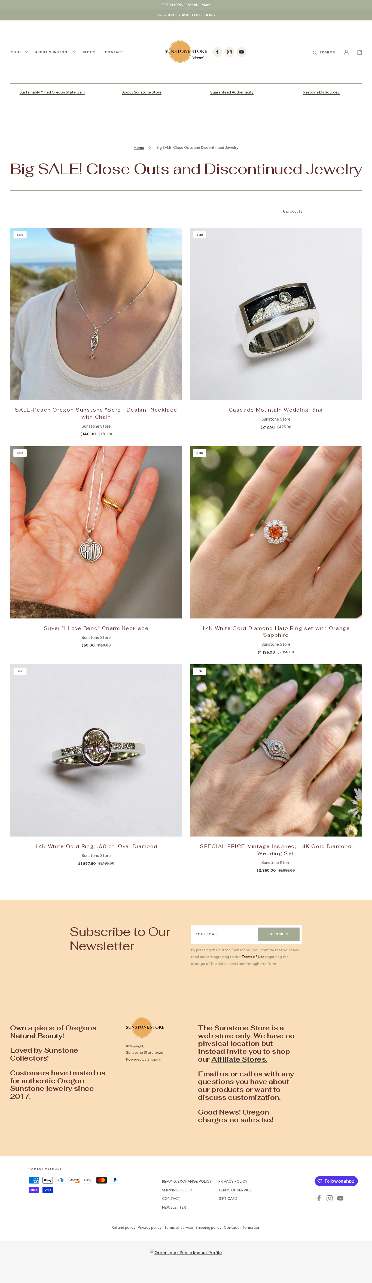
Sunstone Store (140, 1052)
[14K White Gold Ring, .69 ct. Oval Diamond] (96, 750)
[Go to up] (364, 1275)
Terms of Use (253, 957)
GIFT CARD (227, 1198)
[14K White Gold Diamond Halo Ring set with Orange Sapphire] (276, 532)
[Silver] (96, 532)
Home (139, 147)
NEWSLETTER (174, 1207)
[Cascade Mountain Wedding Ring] (276, 314)
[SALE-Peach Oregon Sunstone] (96, 314)
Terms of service (178, 1227)
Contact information (242, 1227)
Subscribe (279, 934)
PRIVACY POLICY (233, 1181)
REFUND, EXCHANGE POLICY (187, 1181)
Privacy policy (149, 1227)
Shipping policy (208, 1227)
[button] (324, 52)
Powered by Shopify (143, 1059)
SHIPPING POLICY (177, 1190)
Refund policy (123, 1227)
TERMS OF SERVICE (235, 1190)
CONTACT (171, 1198)
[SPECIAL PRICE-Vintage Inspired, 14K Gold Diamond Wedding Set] (276, 750)
